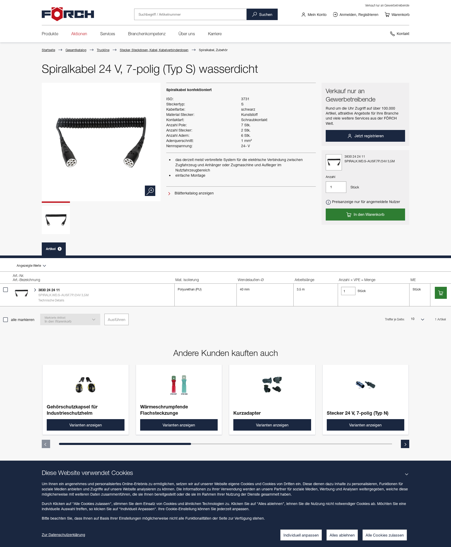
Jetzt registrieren (368, 135)
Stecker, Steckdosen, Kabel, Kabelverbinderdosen (154, 50)
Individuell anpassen (301, 535)
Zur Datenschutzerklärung (63, 534)
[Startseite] (68, 14)
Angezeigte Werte (29, 265)
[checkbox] (5, 289)
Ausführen (116, 319)
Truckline (103, 50)
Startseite (48, 50)
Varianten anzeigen (85, 425)
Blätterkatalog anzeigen (194, 193)
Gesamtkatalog (76, 50)
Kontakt (403, 33)
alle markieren (22, 319)
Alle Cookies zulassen (385, 535)
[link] (314, 14)
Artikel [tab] (53, 249)
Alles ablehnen (342, 535)
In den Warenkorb (368, 214)
